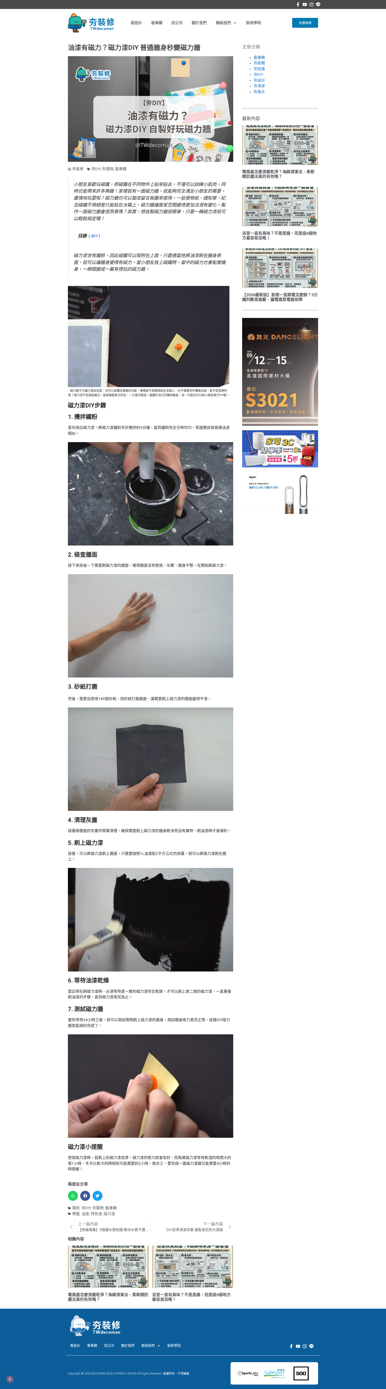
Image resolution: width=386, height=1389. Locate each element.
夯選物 (107, 169)
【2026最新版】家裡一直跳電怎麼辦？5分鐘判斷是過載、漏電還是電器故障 (280, 297)
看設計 (136, 23)
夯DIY (96, 169)
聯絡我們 (223, 23)
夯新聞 (259, 63)
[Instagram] (311, 4)
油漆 (85, 1214)
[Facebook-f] (298, 4)
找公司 (177, 23)
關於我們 (199, 23)
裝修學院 (253, 23)
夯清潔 (259, 86)
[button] (73, 1196)
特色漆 (96, 1214)
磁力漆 (109, 1214)
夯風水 (259, 91)
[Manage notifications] (9, 1379)
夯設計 (259, 80)
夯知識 (259, 69)
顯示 (94, 236)
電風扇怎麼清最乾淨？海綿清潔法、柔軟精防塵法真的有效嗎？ (278, 174)
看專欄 (156, 23)
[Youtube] (304, 4)
